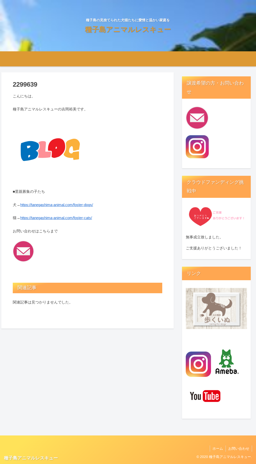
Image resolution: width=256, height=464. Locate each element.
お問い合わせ (238, 448)
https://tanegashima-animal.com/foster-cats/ (56, 218)
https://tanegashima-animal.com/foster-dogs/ (56, 205)
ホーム (217, 448)
